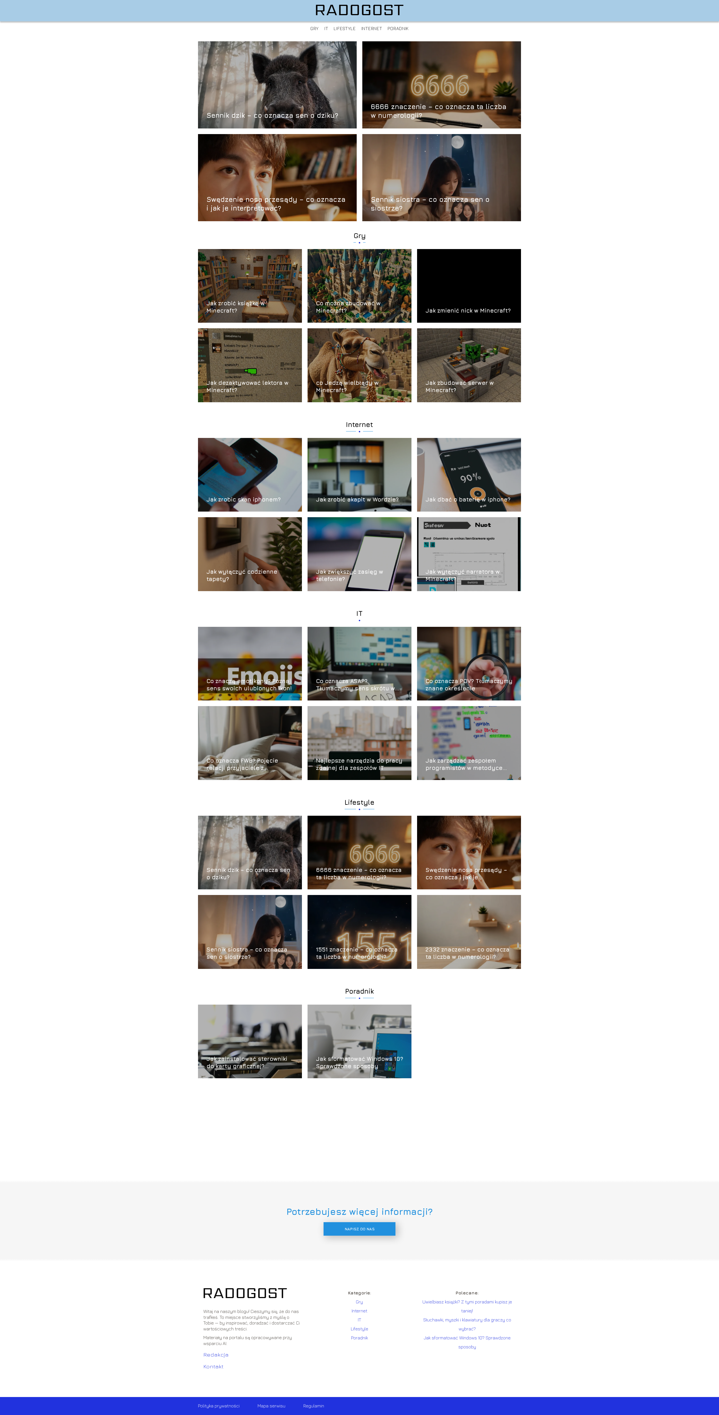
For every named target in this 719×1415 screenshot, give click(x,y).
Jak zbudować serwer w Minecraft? (460, 386)
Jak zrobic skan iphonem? (243, 499)
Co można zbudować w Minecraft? (348, 307)
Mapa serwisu (271, 1405)
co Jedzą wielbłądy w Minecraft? (347, 386)
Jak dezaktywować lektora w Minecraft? (247, 386)
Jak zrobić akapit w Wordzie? (357, 499)
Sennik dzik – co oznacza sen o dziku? (272, 115)
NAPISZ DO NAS (360, 1229)
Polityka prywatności (219, 1405)
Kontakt (213, 1366)
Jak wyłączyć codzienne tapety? (241, 575)
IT (326, 28)
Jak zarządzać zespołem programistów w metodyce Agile (464, 764)
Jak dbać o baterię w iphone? (468, 499)
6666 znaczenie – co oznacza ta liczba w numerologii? (438, 110)
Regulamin (313, 1405)
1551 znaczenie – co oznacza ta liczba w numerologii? (357, 953)
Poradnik (398, 28)
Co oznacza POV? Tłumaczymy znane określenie (469, 684)
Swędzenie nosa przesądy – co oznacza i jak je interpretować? (275, 203)
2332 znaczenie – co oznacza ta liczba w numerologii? (467, 953)
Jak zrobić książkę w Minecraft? (235, 307)
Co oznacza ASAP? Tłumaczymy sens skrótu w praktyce (355, 685)
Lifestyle (345, 28)
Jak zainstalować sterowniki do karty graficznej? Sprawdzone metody (246, 1062)
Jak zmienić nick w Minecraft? (468, 310)
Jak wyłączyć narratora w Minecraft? (463, 575)
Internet (371, 28)
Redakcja (216, 1354)
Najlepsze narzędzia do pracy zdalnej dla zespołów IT (359, 764)
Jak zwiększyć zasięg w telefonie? (349, 575)
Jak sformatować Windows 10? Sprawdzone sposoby (359, 1062)
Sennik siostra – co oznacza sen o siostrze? (430, 203)
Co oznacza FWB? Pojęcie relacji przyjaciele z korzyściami (242, 764)
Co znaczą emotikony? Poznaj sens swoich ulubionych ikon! (249, 684)
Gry (314, 28)
